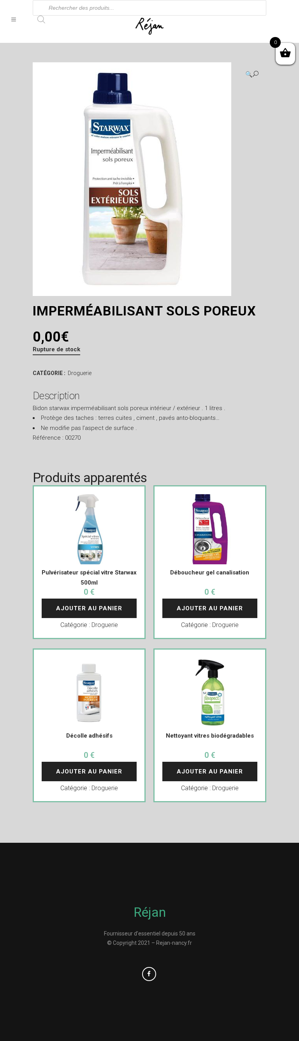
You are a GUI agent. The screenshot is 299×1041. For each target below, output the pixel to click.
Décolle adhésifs (89, 735)
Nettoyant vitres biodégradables (210, 735)
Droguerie (79, 373)
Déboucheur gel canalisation (209, 572)
